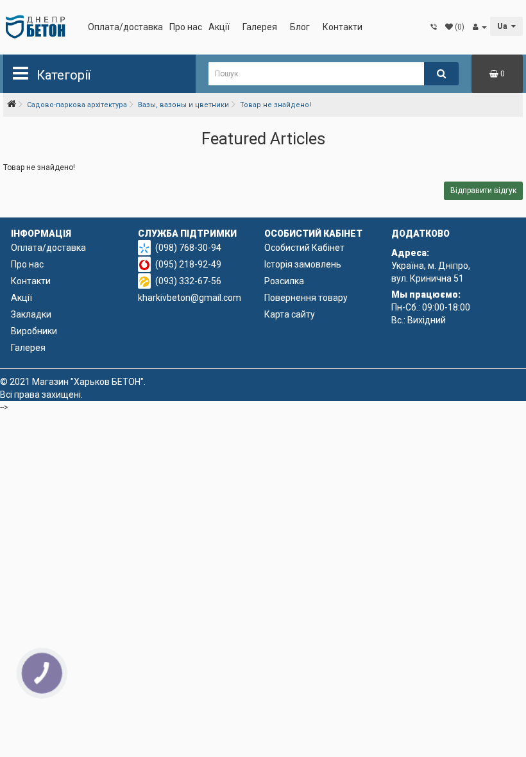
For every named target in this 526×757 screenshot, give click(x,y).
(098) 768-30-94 (188, 247)
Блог (300, 27)
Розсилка (284, 281)
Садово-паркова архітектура (77, 105)
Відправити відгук (483, 190)
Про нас (185, 27)
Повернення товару (306, 298)
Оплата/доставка (125, 27)
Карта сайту (289, 314)
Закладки (31, 314)
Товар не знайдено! (275, 105)
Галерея (259, 27)
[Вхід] (480, 26)
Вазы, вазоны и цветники (183, 105)
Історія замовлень (302, 264)
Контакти (342, 27)
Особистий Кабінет (304, 247)
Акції (219, 27)
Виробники (34, 331)
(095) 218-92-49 (188, 264)
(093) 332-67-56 (188, 281)
